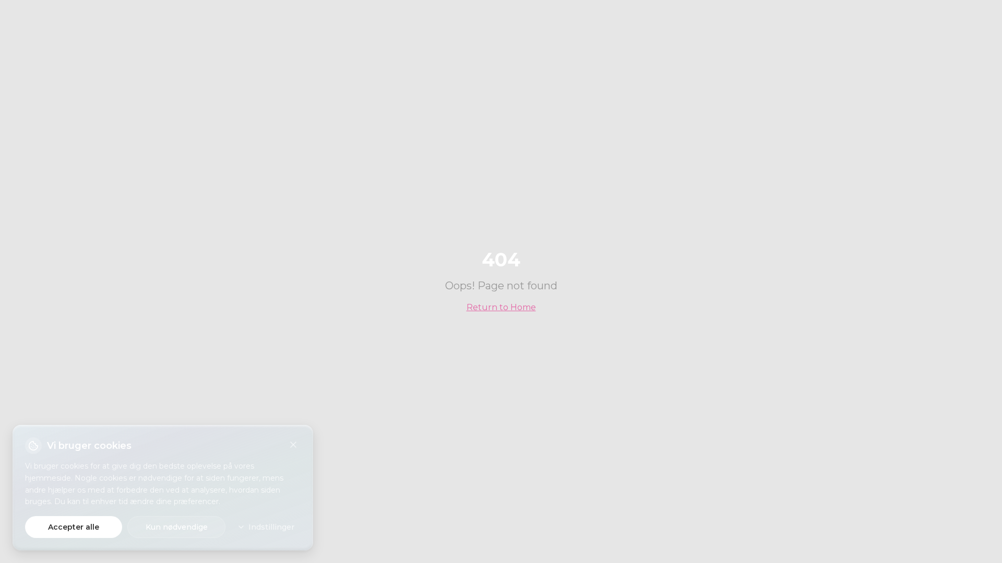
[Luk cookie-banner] (293, 444)
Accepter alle (73, 527)
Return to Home (501, 307)
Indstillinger (271, 527)
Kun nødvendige (177, 527)
